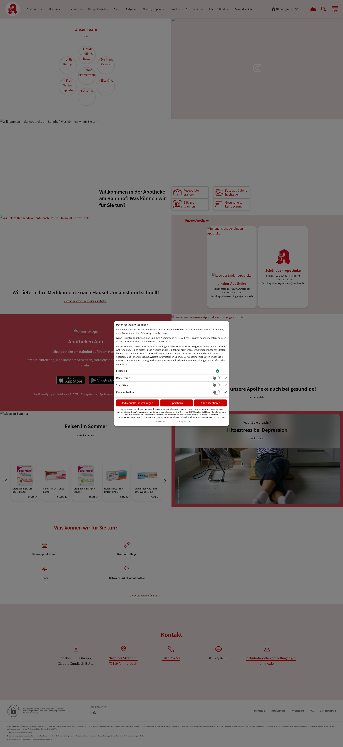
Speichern (177, 403)
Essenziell (121, 370)
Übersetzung (123, 377)
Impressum (185, 421)
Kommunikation (125, 392)
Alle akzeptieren (210, 403)
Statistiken (122, 385)
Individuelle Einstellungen (137, 403)
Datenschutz (158, 421)
